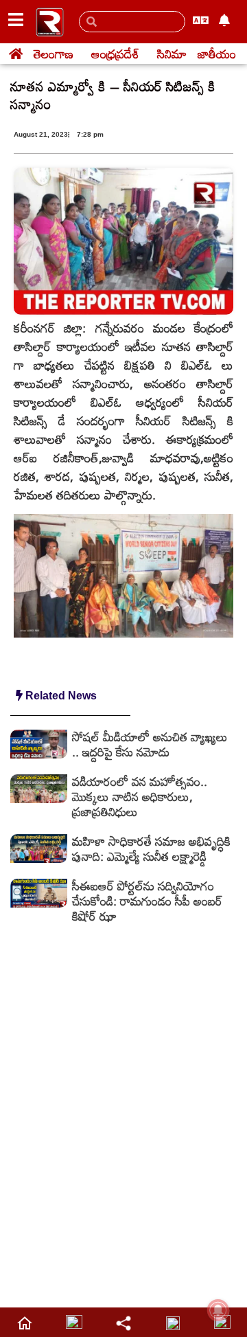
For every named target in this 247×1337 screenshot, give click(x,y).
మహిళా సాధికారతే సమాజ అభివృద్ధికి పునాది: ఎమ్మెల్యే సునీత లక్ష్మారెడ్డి (151, 848)
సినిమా (172, 53)
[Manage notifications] (218, 1310)
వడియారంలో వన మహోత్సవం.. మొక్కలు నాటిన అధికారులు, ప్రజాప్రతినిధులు (139, 796)
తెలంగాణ (53, 53)
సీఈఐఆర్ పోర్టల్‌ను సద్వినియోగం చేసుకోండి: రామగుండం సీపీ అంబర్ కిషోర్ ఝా (147, 900)
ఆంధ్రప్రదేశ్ (115, 53)
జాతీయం (217, 53)
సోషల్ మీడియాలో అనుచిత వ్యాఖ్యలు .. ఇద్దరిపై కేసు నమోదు (150, 744)
